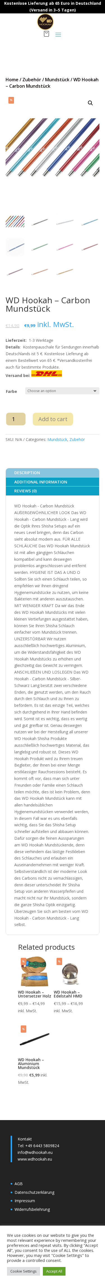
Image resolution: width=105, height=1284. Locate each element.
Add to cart (52, 419)
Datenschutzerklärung (34, 1192)
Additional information (40, 482)
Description (27, 472)
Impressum (25, 1200)
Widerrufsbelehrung (32, 1209)
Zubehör (31, 80)
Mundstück (57, 80)
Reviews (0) (25, 490)
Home (12, 80)
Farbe (11, 391)
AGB (19, 1183)
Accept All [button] (54, 1271)
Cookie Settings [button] (23, 1271)
